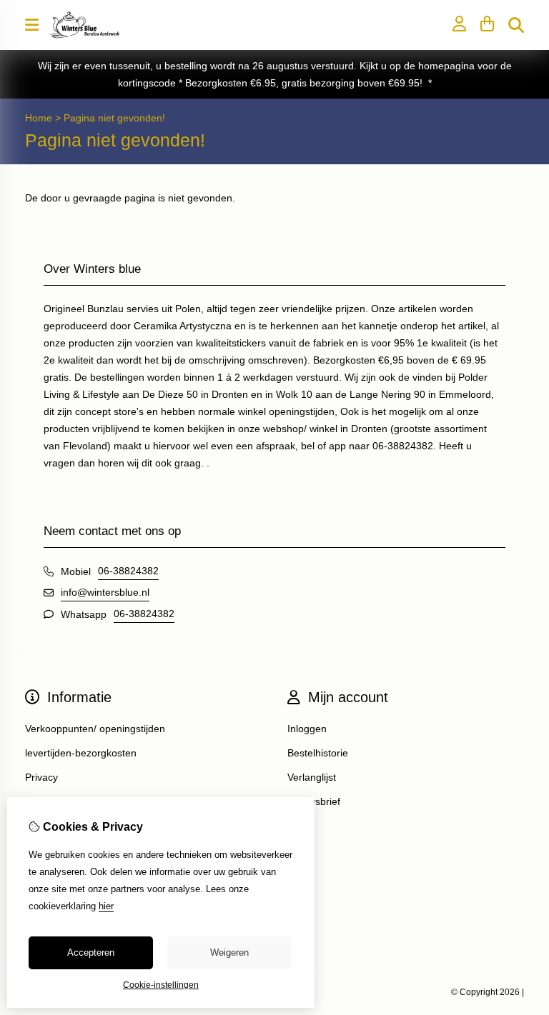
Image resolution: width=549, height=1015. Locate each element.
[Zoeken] (516, 25)
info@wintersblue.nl (105, 592)
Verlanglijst (311, 777)
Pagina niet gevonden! (114, 118)
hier (106, 906)
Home (38, 118)
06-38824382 (128, 570)
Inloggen (307, 728)
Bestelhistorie (317, 753)
